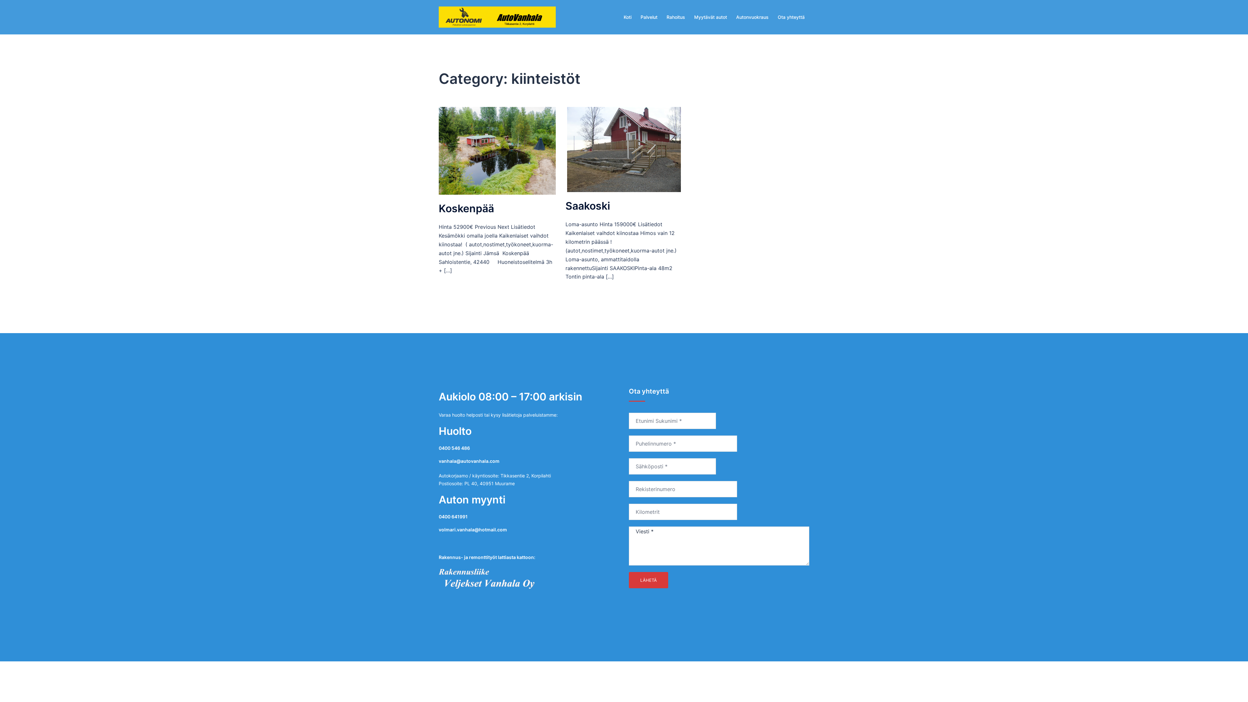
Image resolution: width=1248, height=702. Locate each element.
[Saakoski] (624, 149)
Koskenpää (466, 208)
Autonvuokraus (752, 17)
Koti (627, 17)
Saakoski (588, 206)
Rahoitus (676, 17)
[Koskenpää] (497, 150)
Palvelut (649, 17)
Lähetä (648, 580)
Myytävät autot (710, 17)
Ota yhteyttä (791, 17)
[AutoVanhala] (497, 17)
